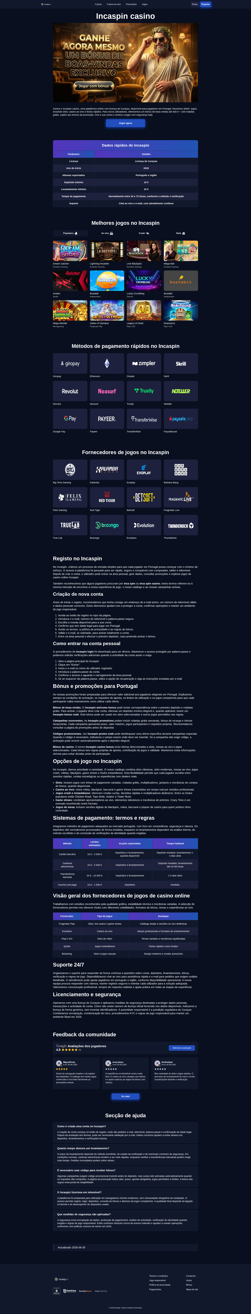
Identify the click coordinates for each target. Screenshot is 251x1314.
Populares (68, 233)
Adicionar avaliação (182, 1048)
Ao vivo (105, 233)
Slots (178, 233)
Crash (142, 233)
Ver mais (125, 1096)
